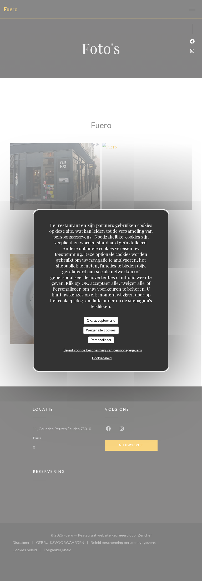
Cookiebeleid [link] (102, 358)
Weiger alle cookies (101, 330)
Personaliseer (100, 340)
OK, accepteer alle (101, 320)
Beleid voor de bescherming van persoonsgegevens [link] (102, 350)
